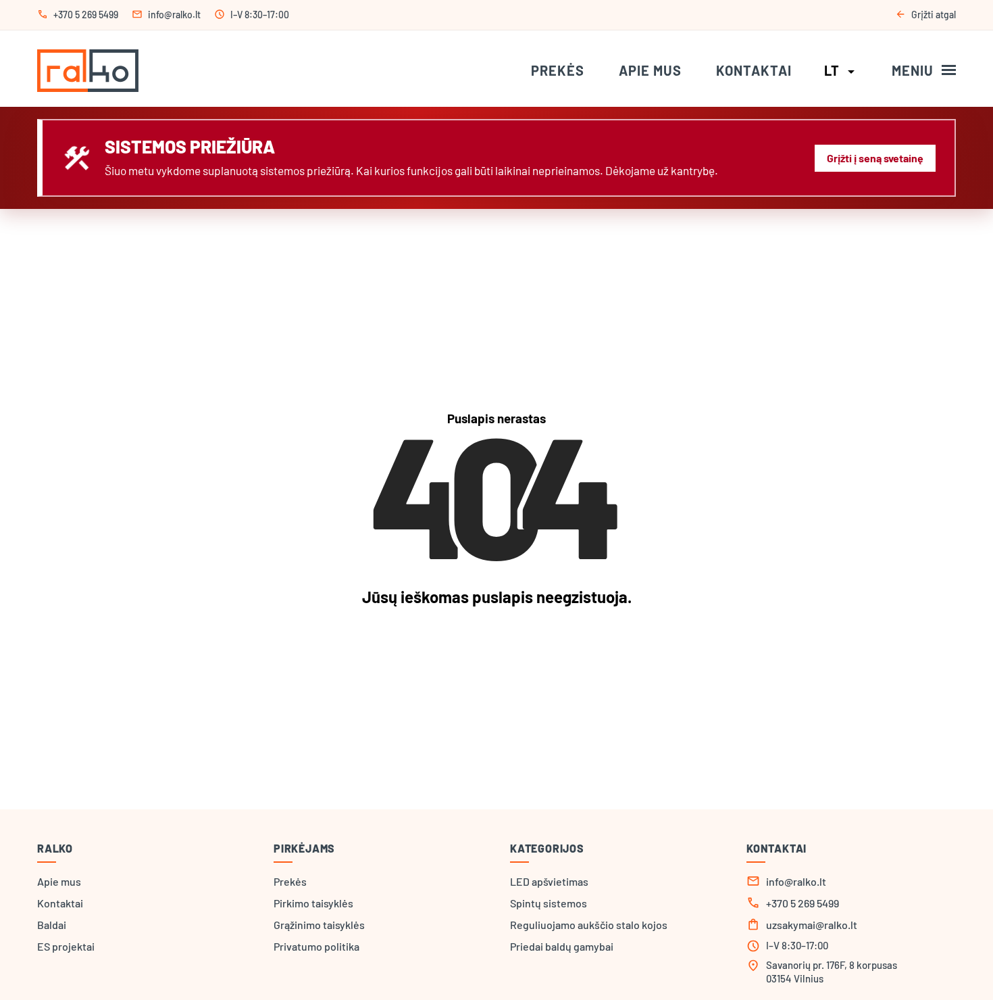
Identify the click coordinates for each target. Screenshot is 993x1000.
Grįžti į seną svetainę (875, 157)
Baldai (51, 924)
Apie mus (650, 70)
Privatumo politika (316, 946)
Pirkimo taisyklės (313, 903)
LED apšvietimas (549, 881)
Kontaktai (754, 70)
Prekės (557, 70)
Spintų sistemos (548, 903)
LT (841, 70)
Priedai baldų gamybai (561, 946)
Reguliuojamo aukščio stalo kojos (588, 924)
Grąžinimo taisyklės (319, 924)
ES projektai (66, 946)
